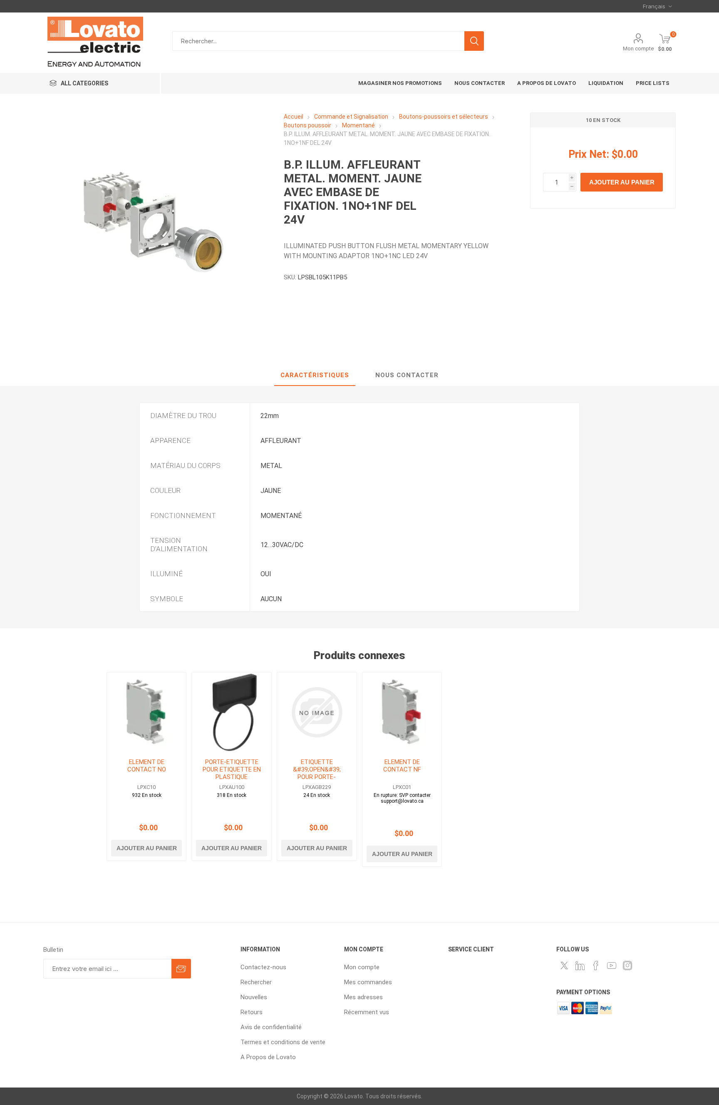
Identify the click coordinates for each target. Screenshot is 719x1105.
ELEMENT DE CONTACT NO (146, 765)
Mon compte (638, 48)
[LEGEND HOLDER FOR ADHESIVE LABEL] (231, 712)
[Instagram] (627, 965)
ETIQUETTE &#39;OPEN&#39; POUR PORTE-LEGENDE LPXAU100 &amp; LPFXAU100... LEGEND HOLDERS (317, 780)
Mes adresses (363, 997)
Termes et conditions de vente (282, 1042)
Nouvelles (253, 997)
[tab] (314, 375)
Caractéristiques (314, 375)
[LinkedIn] (580, 965)
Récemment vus (366, 1012)
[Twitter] (564, 965)
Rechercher (474, 41)
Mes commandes (368, 982)
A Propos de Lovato (268, 1057)
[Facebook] (595, 965)
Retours (251, 1012)
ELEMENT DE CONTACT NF (402, 765)
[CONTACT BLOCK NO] (146, 712)
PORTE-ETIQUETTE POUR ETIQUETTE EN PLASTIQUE (232, 769)
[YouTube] (611, 965)
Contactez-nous (263, 967)
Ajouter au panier (622, 182)
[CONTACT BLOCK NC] (402, 712)
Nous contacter (407, 375)
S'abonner (181, 968)
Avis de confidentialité (271, 1027)
